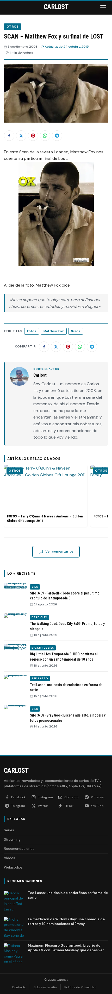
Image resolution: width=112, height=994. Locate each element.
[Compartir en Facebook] (9, 135)
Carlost (16, 770)
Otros (12, 26)
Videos (9, 858)
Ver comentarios (59, 551)
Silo (35, 586)
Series (9, 830)
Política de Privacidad (80, 987)
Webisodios (13, 867)
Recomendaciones (19, 848)
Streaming (12, 839)
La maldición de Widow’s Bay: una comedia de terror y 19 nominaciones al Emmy (66, 921)
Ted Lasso (40, 678)
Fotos (31, 331)
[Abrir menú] (103, 7)
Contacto (19, 987)
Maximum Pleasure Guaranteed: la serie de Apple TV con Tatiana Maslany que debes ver (66, 947)
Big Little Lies (43, 647)
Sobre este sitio (45, 987)
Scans (75, 331)
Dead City (39, 617)
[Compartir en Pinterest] (33, 135)
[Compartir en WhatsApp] (45, 135)
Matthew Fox (53, 331)
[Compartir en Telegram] (57, 135)
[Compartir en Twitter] (21, 135)
